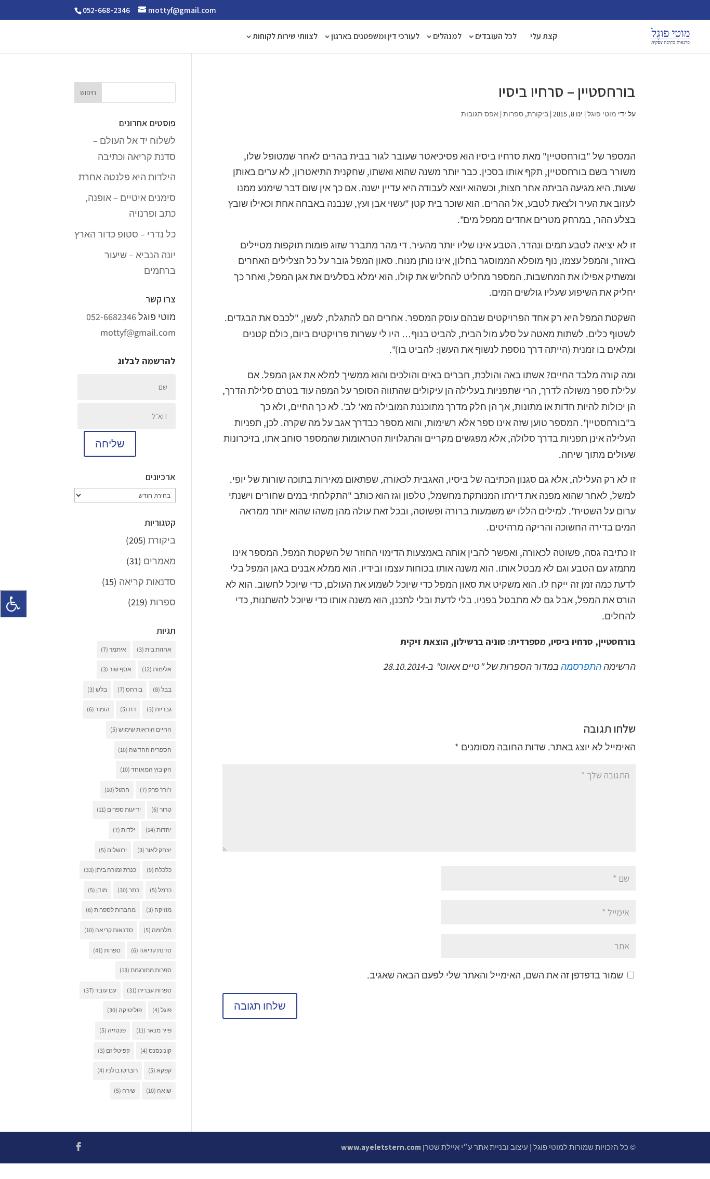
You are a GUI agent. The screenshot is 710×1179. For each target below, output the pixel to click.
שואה (159, 1090)
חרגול (116, 789)
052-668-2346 (106, 10)
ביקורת (537, 113)
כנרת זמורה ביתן (110, 869)
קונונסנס (156, 1050)
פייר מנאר (154, 1030)
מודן (97, 890)
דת (128, 709)
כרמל (161, 890)
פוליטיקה (124, 1010)
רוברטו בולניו (117, 1070)
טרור (161, 809)
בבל (162, 689)
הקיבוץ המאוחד (146, 769)
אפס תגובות (479, 113)
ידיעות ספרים (119, 809)
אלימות (157, 669)
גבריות (159, 709)
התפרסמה (581, 666)
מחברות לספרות (111, 909)
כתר (128, 890)
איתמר (113, 649)
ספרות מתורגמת (146, 970)
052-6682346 (111, 317)
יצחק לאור (154, 850)
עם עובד (100, 990)
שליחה (110, 444)
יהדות (159, 829)
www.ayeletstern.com (381, 1147)
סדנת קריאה (151, 950)
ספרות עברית (149, 990)
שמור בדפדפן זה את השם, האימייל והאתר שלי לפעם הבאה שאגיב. (495, 975)
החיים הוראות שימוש (141, 729)
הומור (98, 709)
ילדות (124, 829)
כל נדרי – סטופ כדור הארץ (125, 234)
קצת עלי (543, 37)
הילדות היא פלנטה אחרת (127, 177)
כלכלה (159, 869)
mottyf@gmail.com (138, 332)
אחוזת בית (154, 649)
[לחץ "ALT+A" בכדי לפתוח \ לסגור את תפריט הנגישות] (13, 603)
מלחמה (157, 930)
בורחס (129, 689)
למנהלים (447, 37)
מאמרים (159, 561)
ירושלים (113, 850)
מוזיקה (159, 909)
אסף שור (116, 669)
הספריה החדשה (145, 749)
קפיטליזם (114, 1050)
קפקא (160, 1070)
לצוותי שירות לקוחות (285, 37)
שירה (125, 1090)
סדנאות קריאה (147, 582)
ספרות (513, 113)
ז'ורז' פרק (156, 789)
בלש (97, 689)
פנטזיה (112, 1030)
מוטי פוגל (601, 113)
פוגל (162, 1010)
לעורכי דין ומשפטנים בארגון (375, 37)
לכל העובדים (496, 37)
